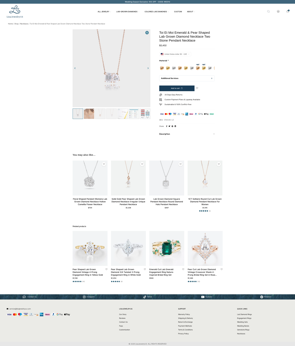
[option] (161, 68)
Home (10, 24)
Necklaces (24, 24)
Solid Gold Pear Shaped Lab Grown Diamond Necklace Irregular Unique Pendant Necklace (128, 202)
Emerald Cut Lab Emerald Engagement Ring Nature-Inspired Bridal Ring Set (161, 272)
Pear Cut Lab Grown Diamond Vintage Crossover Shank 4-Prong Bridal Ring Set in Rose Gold (202, 272)
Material (163, 60)
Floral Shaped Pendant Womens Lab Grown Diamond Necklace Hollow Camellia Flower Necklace (90, 202)
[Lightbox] (147, 32)
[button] (148, 68)
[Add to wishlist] (104, 164)
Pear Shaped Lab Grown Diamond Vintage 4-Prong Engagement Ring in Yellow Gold (88, 272)
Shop (16, 24)
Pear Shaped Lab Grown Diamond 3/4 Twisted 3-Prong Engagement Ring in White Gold (126, 272)
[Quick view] (93, 263)
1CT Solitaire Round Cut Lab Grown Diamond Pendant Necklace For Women (205, 202)
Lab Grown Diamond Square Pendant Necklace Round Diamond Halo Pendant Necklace (166, 202)
